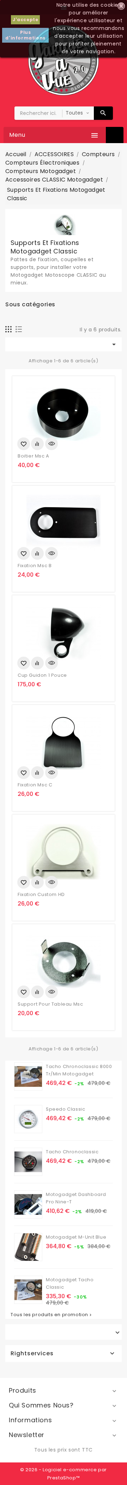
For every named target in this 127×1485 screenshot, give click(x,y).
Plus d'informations (25, 35)
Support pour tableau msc (50, 1004)
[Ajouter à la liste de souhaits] (23, 443)
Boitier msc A (33, 456)
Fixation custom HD (41, 894)
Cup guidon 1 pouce (42, 675)
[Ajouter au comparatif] (37, 443)
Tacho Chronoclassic (72, 1151)
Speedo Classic (65, 1109)
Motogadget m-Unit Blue (76, 1237)
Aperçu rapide (51, 443)
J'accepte (25, 20)
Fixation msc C (35, 784)
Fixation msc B (35, 565)
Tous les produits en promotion (52, 1314)
